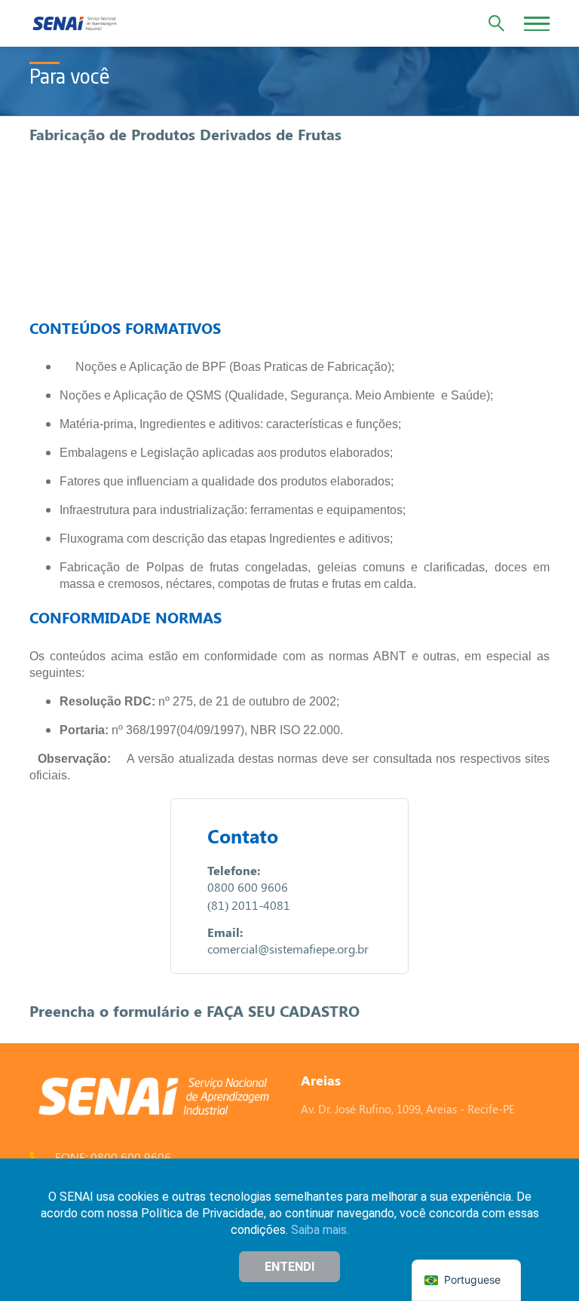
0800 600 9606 (247, 887)
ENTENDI (289, 1267)
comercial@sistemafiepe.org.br (288, 949)
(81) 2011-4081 (248, 905)
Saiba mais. (320, 1230)
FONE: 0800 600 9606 (113, 1157)
